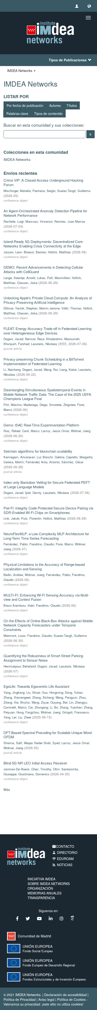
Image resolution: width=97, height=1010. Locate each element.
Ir (90, 134)
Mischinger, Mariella (17, 190)
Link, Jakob (11, 518)
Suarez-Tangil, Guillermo (73, 190)
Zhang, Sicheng (43, 697)
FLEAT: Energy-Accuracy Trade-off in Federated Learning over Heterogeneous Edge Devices (47, 330)
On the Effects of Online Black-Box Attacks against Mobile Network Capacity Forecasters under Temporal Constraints (48, 625)
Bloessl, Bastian (35, 252)
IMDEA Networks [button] (20, 70)
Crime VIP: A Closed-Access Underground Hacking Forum (43, 182)
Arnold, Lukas (35, 277)
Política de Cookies (71, 999)
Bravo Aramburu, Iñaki (19, 605)
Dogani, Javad (13, 339)
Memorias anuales (44, 893)
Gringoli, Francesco (75, 712)
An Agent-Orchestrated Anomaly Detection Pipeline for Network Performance (45, 213)
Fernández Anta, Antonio (43, 462)
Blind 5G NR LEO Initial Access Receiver (35, 762)
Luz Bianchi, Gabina (50, 457)
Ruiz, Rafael (12, 431)
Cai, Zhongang (38, 707)
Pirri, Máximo (13, 404)
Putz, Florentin (31, 518)
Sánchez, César (72, 462)
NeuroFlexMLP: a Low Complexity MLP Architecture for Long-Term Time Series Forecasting (46, 536)
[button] (89, 6)
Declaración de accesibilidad (65, 994)
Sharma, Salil (13, 743)
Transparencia (41, 897)
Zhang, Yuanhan (71, 707)
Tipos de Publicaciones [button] (68, 60)
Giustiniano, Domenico (33, 774)
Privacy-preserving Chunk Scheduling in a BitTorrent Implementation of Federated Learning (44, 361)
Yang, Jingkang (14, 692)
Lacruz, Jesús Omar (55, 431)
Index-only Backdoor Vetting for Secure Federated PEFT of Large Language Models (47, 484)
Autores (55, 105)
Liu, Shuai (33, 692)
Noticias (62, 864)
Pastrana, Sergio (43, 190)
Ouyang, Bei (58, 702)
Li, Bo (54, 707)
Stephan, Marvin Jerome (43, 308)
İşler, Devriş (33, 492)
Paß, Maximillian (58, 277)
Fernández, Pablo (16, 544)
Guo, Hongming (52, 692)
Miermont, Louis (14, 635)
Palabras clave (17, 113)
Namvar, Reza (34, 339)
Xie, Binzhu (22, 702)
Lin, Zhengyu (78, 702)
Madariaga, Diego (35, 404)
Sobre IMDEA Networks (49, 883)
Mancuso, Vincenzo (39, 221)
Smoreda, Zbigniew (62, 404)
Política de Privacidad (20, 999)
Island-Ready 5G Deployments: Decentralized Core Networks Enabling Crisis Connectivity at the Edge (43, 243)
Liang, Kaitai (68, 369)
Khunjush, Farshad (16, 344)
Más (7, 789)
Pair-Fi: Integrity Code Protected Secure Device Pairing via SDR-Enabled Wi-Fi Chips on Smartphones (48, 510)
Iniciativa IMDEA (41, 878)
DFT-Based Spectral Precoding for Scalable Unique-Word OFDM (48, 734)
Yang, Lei (10, 717)
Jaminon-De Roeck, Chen (21, 769)
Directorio (64, 852)
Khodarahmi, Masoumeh (62, 339)
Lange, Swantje (14, 277)
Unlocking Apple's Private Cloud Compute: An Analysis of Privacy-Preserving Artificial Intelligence (48, 300)
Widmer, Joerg (80, 431)
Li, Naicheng (12, 369)
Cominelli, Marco (15, 707)
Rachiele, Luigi (14, 221)
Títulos (72, 105)
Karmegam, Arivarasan (19, 457)
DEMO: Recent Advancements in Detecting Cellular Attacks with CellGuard (43, 269)
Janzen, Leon (13, 252)
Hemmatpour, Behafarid (20, 666)
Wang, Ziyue (40, 702)
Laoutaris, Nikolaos (44, 344)
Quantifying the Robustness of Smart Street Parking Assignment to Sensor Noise (43, 658)
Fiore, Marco (64, 544)
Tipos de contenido (48, 113)
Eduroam (63, 858)
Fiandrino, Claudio (41, 544)
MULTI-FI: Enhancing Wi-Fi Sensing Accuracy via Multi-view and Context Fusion (46, 597)
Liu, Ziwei (24, 717)
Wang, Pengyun (66, 697)
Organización (40, 888)
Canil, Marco (30, 431)
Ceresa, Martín (14, 462)
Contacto (63, 846)
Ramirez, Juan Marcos (69, 221)
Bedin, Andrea (13, 574)
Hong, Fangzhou (27, 712)
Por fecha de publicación (25, 105)
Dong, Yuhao (73, 692)
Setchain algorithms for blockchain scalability (38, 451)
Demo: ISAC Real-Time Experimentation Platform (41, 424)
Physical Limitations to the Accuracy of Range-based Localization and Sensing (44, 566)
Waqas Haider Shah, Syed (42, 743)
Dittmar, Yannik (14, 308)
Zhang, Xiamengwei (17, 697)
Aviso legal (46, 999)
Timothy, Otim (50, 769)
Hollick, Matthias (59, 252)
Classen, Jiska (27, 282)
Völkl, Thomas (71, 308)
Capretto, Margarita (79, 457)
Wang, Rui (51, 369)
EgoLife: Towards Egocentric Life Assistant (36, 686)
